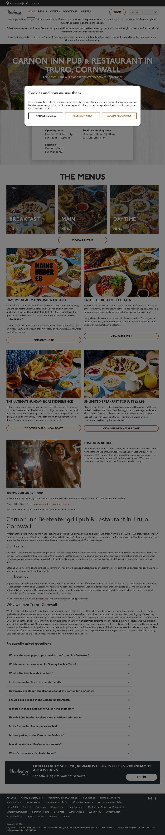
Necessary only (83, 116)
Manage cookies (46, 116)
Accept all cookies (119, 116)
